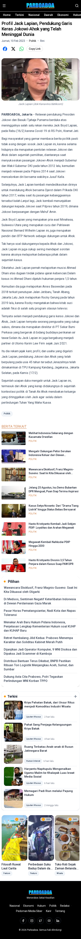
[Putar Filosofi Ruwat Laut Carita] (14, 838)
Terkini (19, 14)
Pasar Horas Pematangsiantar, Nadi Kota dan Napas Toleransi (40, 613)
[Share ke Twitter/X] (13, 48)
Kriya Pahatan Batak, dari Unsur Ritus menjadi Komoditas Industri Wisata (49, 704)
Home (7, 14)
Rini (42, 40)
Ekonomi (63, 14)
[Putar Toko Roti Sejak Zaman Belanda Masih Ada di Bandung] (68, 838)
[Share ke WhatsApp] (21, 48)
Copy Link (34, 48)
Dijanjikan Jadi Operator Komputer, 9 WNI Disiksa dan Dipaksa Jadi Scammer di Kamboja (40, 651)
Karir (48, 911)
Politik (7, 413)
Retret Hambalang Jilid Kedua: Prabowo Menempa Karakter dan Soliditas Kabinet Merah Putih (38, 640)
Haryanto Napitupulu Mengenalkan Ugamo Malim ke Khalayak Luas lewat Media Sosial (49, 772)
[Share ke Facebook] (5, 48)
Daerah (48, 14)
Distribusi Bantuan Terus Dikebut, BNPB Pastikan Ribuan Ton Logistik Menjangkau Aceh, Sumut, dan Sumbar (38, 665)
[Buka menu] (4, 6)
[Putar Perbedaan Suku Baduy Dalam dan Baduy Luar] (41, 838)
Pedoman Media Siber (29, 911)
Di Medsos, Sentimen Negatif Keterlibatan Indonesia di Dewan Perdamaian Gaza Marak (40, 601)
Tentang (60, 911)
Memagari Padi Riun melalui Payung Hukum (48, 793)
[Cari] (77, 6)
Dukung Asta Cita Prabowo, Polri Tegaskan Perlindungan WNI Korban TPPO (33, 679)
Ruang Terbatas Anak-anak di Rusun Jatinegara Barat (48, 748)
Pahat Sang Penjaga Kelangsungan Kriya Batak (48, 726)
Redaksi (65, 905)
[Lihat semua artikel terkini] (75, 696)
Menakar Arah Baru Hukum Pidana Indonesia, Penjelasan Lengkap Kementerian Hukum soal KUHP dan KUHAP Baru (40, 626)
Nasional (34, 14)
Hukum (41, 905)
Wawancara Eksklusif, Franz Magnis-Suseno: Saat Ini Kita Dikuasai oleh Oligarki (40, 590)
